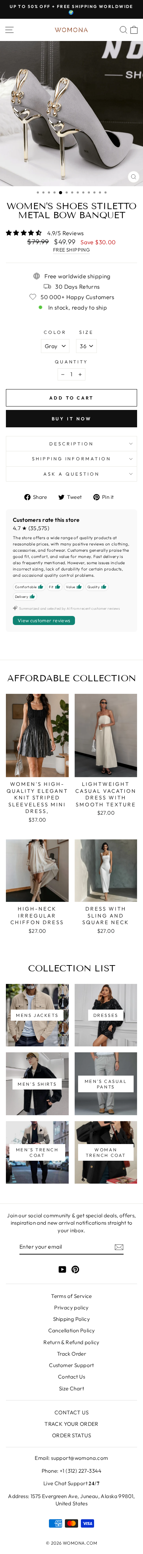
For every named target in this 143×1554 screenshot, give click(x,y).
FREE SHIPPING (71, 250)
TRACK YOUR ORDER (71, 1424)
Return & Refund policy (71, 1342)
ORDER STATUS (71, 1435)
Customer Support (71, 1365)
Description (71, 443)
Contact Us (71, 1376)
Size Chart (71, 1388)
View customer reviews (44, 620)
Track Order (71, 1353)
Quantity (72, 361)
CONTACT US (71, 1412)
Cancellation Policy (71, 1330)
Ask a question (71, 474)
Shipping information (71, 458)
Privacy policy (71, 1307)
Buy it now (72, 418)
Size (86, 332)
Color (55, 332)
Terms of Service (71, 1296)
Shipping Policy (71, 1319)
